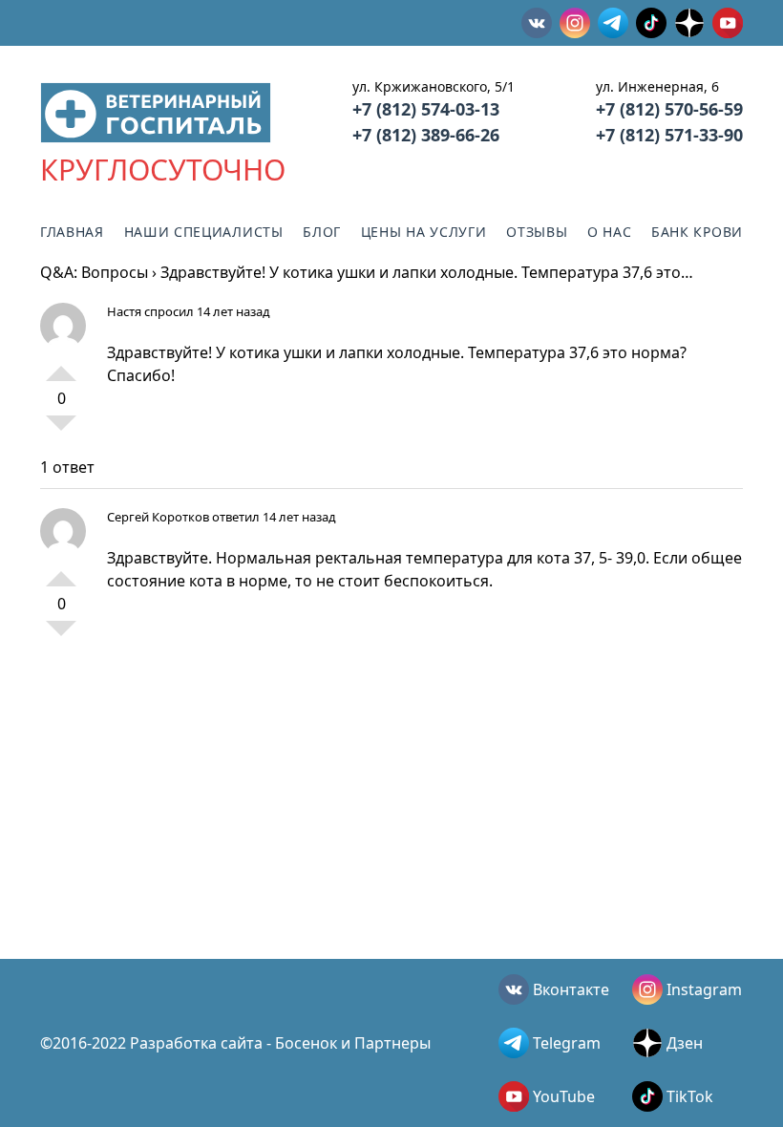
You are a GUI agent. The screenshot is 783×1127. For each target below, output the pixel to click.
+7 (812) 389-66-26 (425, 134)
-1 (61, 430)
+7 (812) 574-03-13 (425, 108)
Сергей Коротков (158, 516)
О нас (609, 232)
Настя (124, 311)
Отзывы (536, 232)
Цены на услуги (424, 232)
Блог (322, 232)
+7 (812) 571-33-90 (669, 134)
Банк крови (697, 232)
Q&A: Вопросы (94, 272)
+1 (61, 366)
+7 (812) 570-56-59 (669, 108)
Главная (72, 232)
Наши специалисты (204, 232)
